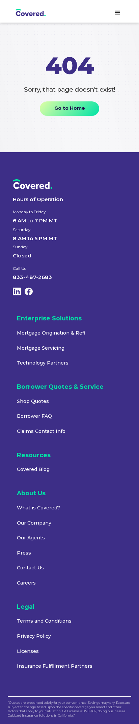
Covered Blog (33, 469)
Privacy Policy (34, 636)
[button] (117, 12)
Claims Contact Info (41, 431)
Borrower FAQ (34, 416)
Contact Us (30, 568)
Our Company (34, 523)
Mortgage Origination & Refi (51, 333)
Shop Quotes (33, 401)
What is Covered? (38, 508)
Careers (26, 583)
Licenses (28, 651)
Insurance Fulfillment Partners (54, 666)
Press (24, 553)
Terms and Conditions (44, 621)
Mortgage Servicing (40, 348)
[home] (36, 13)
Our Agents (31, 538)
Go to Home (69, 108)
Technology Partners (42, 363)
